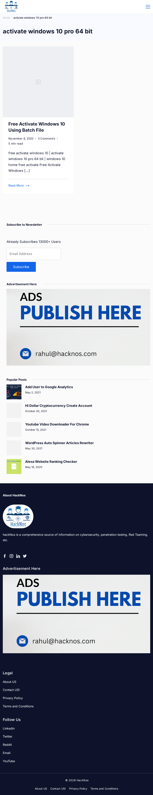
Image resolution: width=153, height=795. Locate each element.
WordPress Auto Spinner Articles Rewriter (59, 443)
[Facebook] (5, 556)
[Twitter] (25, 556)
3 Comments (46, 139)
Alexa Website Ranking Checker (51, 462)
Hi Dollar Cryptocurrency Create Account (58, 406)
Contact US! (11, 690)
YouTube (9, 761)
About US (9, 682)
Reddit (7, 745)
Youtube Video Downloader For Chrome (57, 424)
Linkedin (9, 728)
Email (6, 753)
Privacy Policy (13, 698)
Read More (16, 185)
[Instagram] (11, 556)
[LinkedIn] (18, 556)
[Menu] (148, 7)
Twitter (7, 736)
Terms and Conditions (18, 706)
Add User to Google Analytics (49, 387)
